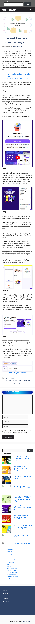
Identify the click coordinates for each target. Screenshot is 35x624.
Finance (9, 556)
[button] (24, 9)
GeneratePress (25, 621)
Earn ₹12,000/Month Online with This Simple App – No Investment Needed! (22, 527)
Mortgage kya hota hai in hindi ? (22, 536)
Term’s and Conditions (10, 596)
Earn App (10, 550)
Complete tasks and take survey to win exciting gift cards (22, 458)
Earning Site (10, 554)
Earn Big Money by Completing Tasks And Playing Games (20, 468)
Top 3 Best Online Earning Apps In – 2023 (18, 380)
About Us (6, 601)
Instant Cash (10, 562)
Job (8, 564)
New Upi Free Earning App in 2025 (22, 477)
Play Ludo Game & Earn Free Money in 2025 (21, 487)
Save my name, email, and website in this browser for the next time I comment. (17, 431)
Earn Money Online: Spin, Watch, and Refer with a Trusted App (21, 517)
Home (5, 590)
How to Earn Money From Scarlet (17, 78)
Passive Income (9, 378)
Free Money (10, 558)
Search (6, 1)
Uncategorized (11, 574)
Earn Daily (10, 552)
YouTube (9, 579)
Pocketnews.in (9, 9)
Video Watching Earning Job (14, 383)
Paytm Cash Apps (12, 572)
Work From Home (12, 577)
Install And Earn (12, 560)
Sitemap (6, 593)
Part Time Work (12, 568)
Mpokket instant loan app (22, 543)
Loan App (10, 566)
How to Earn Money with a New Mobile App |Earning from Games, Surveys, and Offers (22, 498)
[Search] (30, 450)
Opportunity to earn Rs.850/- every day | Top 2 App (22, 507)
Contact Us (6, 599)
